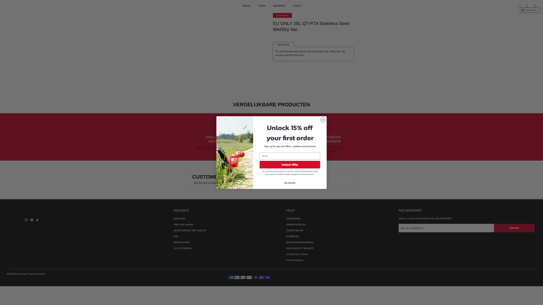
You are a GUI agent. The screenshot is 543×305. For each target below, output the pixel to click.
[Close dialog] (323, 119)
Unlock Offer (290, 165)
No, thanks (290, 182)
